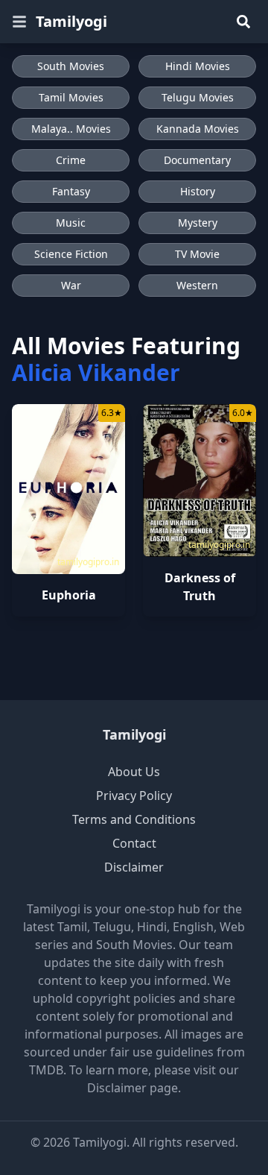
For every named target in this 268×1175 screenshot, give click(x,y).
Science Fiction (71, 254)
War (71, 285)
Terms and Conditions (134, 819)
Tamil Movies (71, 97)
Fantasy (71, 191)
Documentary (197, 160)
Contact (134, 843)
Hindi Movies (197, 66)
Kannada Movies (197, 129)
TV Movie (197, 254)
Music (71, 222)
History (197, 191)
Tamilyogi (71, 21)
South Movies (70, 66)
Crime (71, 160)
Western (197, 285)
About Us (134, 771)
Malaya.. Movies (71, 129)
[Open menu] (19, 21)
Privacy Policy (134, 795)
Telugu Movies (198, 97)
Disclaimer (134, 867)
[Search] (243, 21)
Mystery (197, 222)
